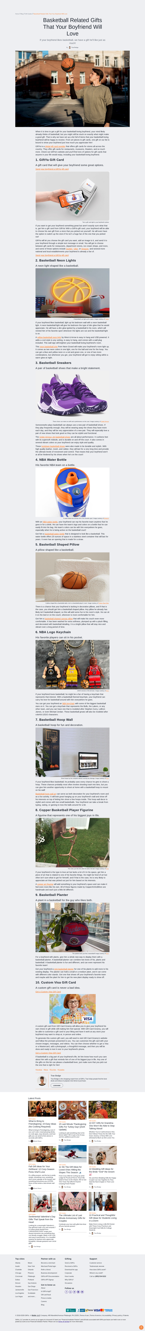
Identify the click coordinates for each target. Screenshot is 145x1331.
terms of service (63, 1321)
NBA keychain (68, 703)
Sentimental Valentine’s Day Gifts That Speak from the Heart (42, 1219)
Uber (76, 249)
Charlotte (18, 1269)
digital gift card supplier (55, 146)
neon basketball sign (49, 347)
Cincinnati (18, 1276)
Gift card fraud (46, 1295)
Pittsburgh (31, 1276)
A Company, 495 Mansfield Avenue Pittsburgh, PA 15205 (54, 1315)
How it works (69, 1276)
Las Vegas (19, 1296)
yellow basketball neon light (49, 337)
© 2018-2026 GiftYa (22, 1315)
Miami (30, 1263)
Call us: (98, 1276)
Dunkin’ (69, 249)
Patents (126, 1315)
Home (17, 14)
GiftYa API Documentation (50, 1276)
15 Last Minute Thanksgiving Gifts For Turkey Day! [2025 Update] (72, 1127)
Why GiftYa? (69, 1280)
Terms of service (95, 1315)
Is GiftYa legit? (46, 1291)
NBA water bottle (50, 522)
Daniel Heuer (37, 1141)
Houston (18, 1286)
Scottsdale (31, 1293)
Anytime (39, 1070)
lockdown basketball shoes (53, 446)
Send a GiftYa (69, 1263)
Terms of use (84, 1315)
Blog (22, 14)
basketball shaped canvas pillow (59, 619)
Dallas (17, 1280)
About (43, 1288)
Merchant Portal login (48, 1266)
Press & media (46, 1298)
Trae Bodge (74, 47)
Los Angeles (19, 1293)
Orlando (31, 1269)
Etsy (107, 691)
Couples (61, 1070)
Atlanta (17, 1263)
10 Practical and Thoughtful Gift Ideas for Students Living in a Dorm (103, 1218)
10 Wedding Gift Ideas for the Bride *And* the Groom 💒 (102, 1172)
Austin (17, 1266)
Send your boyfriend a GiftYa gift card (52, 169)
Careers (44, 1301)
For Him (53, 1070)
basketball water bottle (54, 534)
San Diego (31, 1286)
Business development (49, 1273)
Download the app (71, 1269)
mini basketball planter (64, 969)
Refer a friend (46, 1269)
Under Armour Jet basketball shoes (54, 437)
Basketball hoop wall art (46, 794)
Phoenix (31, 1273)
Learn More (56, 1085)
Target (107, 319)
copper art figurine (45, 884)
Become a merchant (48, 1263)
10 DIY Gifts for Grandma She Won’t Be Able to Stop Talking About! (102, 1126)
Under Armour (105, 421)
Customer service (96, 1263)
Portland (31, 1280)
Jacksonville (19, 1290)
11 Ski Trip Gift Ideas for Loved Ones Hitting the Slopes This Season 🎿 (70, 1170)
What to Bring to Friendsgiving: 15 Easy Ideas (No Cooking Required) (42, 1124)
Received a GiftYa (71, 1266)
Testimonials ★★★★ (97, 1266)
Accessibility (106, 1315)
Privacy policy (117, 1315)
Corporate (68, 1273)
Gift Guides (28, 14)
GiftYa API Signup (47, 1280)
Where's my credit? (96, 1273)
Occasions (68, 1283)
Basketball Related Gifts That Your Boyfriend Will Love (50, 14)
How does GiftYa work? (98, 1269)
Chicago (18, 1273)
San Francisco (33, 1290)
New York (31, 1266)
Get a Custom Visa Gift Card (48, 992)
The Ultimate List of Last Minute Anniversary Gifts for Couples (72, 1218)
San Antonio (32, 1283)
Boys (46, 1070)
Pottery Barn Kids (104, 603)
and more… (32, 1296)
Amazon (84, 249)
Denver (17, 1283)
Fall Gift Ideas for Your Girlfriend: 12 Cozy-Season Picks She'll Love (41, 1169)
